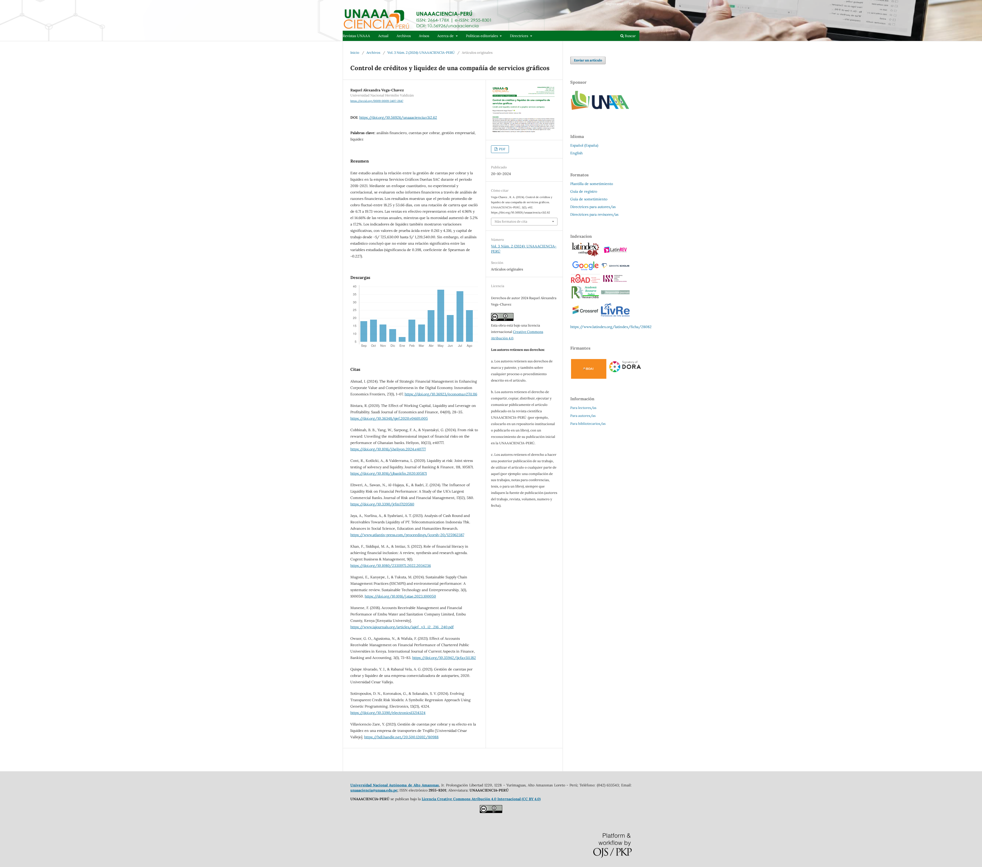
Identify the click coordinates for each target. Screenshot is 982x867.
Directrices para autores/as (593, 206)
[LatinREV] (615, 254)
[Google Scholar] (585, 270)
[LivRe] (615, 316)
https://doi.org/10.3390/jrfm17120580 (382, 504)
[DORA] (625, 372)
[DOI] (585, 316)
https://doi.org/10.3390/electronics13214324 (388, 712)
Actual (383, 36)
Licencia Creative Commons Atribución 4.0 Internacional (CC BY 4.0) (481, 799)
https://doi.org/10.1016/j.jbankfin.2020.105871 (388, 473)
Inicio (354, 52)
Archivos (404, 36)
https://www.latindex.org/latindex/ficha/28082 (611, 326)
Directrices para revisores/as (594, 214)
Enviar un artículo (588, 60)
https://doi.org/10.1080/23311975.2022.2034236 (390, 565)
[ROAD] (585, 281)
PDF (501, 149)
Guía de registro (583, 191)
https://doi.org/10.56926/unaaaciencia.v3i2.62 (398, 117)
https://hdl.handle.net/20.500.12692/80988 (401, 737)
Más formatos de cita (511, 221)
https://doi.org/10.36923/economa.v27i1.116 (441, 394)
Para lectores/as (583, 408)
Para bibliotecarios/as (588, 423)
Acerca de (446, 36)
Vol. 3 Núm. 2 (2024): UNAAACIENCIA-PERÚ (421, 52)
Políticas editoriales (482, 36)
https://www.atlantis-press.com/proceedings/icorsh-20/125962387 (407, 535)
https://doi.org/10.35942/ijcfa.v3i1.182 (444, 657)
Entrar (634, 4)
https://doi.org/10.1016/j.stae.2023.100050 (400, 596)
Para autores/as (583, 416)
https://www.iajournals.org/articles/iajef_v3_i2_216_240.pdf (402, 627)
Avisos (424, 36)
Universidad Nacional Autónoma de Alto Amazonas (394, 785)
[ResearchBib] (585, 297)
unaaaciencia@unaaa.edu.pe (373, 790)
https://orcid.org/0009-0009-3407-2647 (376, 101)
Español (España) (584, 145)
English (576, 153)
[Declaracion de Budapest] (588, 377)
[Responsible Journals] (615, 293)
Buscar (630, 36)
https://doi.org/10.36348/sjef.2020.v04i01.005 (389, 418)
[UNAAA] (601, 113)
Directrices (519, 36)
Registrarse (614, 4)
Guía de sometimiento (588, 199)
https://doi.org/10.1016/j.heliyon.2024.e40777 (388, 449)
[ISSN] (615, 281)
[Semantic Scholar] (615, 268)
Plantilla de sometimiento (591, 183)
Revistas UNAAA (356, 36)
